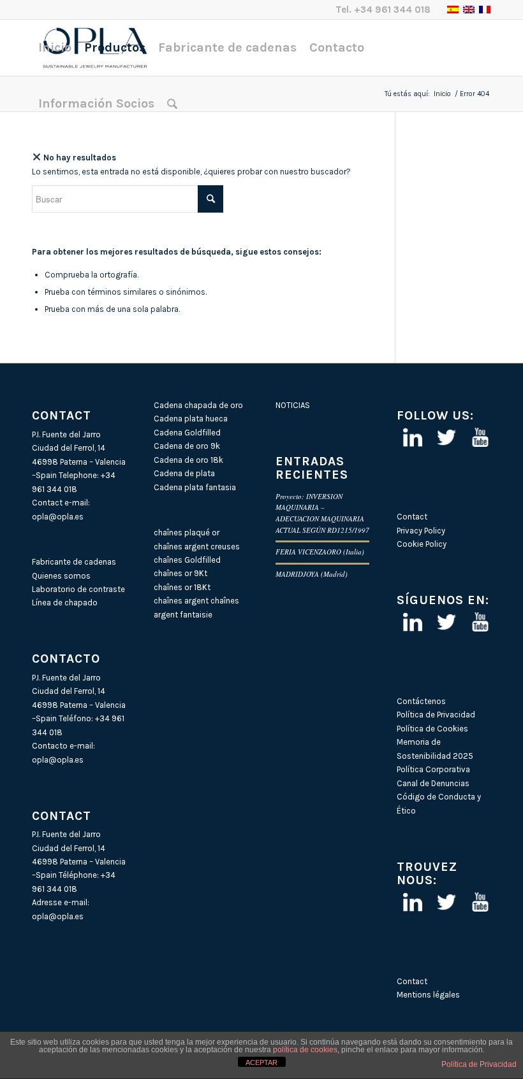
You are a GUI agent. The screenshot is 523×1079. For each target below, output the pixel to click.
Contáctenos (421, 701)
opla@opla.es (58, 516)
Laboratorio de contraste (78, 589)
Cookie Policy (421, 544)
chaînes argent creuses (197, 546)
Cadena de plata (184, 473)
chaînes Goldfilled (187, 560)
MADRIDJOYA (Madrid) (312, 574)
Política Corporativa (433, 769)
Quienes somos (61, 576)
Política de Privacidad (436, 714)
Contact (412, 516)
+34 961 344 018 (392, 9)
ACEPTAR (261, 1062)
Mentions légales (428, 994)
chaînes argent (181, 600)
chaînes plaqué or (186, 532)
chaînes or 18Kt (182, 587)
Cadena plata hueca (191, 418)
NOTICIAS (293, 405)
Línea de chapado (65, 602)
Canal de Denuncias (433, 783)
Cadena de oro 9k (187, 446)
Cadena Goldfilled (187, 432)
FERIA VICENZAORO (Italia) (320, 551)
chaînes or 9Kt (180, 573)
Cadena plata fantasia (195, 487)
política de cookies (305, 1049)
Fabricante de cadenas (74, 562)
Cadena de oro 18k (188, 460)
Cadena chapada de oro (198, 405)
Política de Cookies (432, 728)
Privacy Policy (421, 530)
